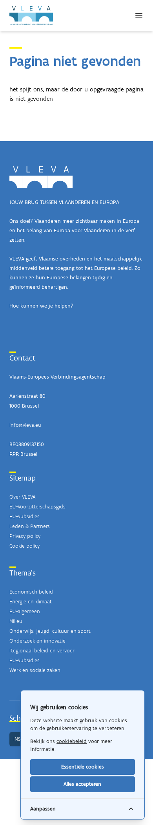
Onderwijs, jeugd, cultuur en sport (50, 631)
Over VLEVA (22, 497)
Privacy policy (24, 536)
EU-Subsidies (24, 516)
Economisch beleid (31, 591)
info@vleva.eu (25, 425)
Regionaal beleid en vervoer (42, 650)
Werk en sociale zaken (34, 670)
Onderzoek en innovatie (37, 640)
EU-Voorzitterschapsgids (37, 506)
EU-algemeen (24, 611)
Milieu (15, 621)
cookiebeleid (71, 741)
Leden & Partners (29, 526)
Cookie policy (24, 546)
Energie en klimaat (30, 601)
